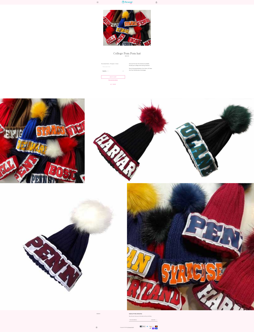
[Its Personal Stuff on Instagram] (96, 327)
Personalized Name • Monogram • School (109, 63)
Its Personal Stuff (130, 327)
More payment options (113, 80)
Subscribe (153, 319)
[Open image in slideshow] (127, 28)
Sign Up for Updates (135, 314)
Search (98, 313)
